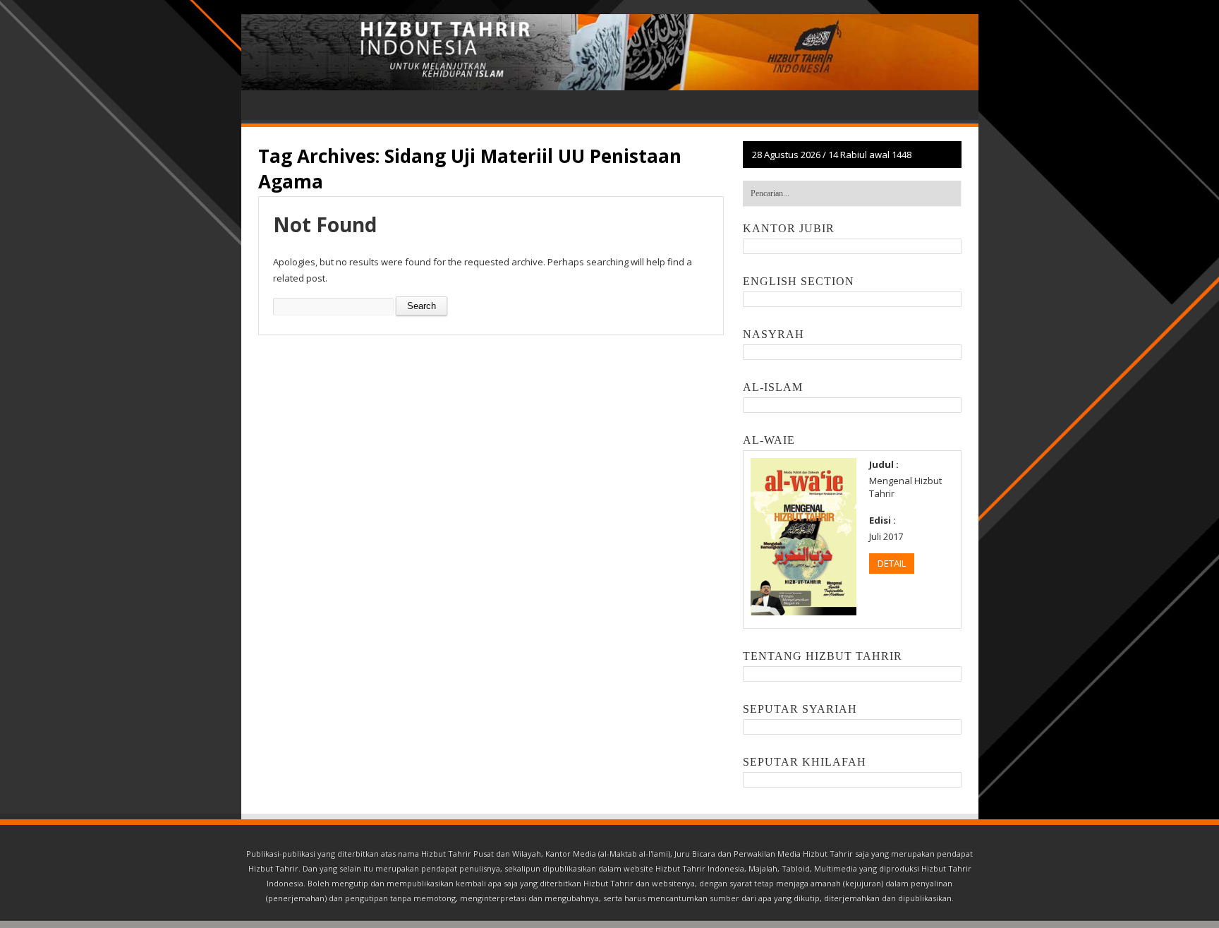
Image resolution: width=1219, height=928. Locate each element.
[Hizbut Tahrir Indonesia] (609, 52)
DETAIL (892, 563)
